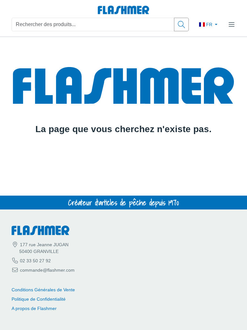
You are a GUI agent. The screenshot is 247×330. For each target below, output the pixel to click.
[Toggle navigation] (231, 24)
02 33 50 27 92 (35, 260)
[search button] (181, 24)
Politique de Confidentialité (39, 299)
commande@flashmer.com (47, 270)
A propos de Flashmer (34, 308)
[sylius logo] (123, 10)
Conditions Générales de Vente (43, 289)
